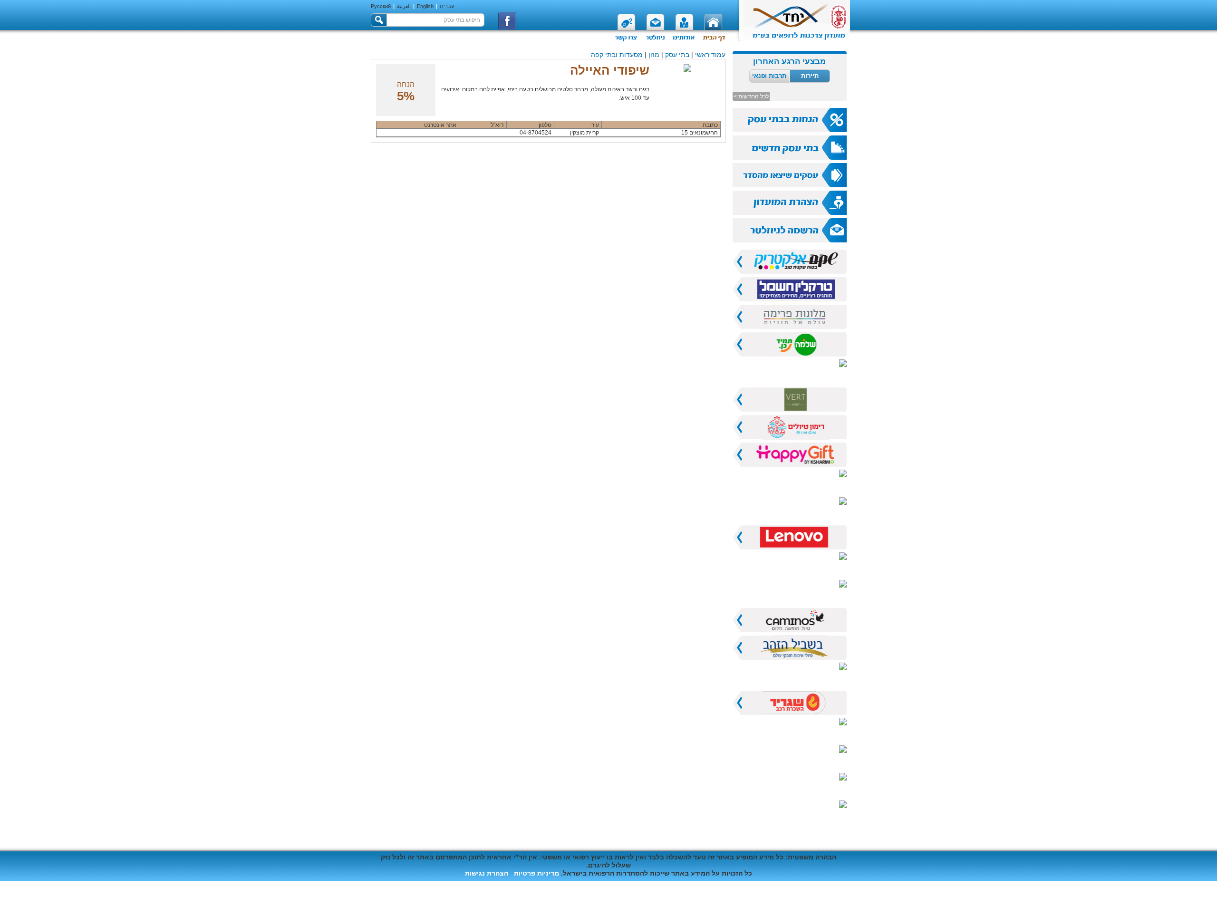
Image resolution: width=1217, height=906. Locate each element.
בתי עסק (677, 54)
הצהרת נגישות (486, 873)
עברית (447, 6)
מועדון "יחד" (829, 893)
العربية (404, 6)
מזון (653, 54)
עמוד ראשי (710, 54)
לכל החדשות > (751, 96)
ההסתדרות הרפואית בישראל (753, 893)
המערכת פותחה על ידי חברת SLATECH (430, 885)
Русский (381, 6)
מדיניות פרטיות (536, 873)
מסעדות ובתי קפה (617, 54)
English (425, 6)
